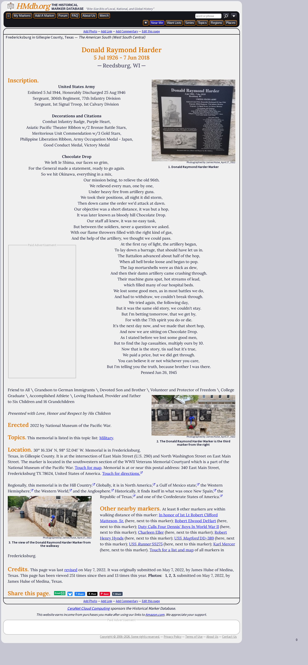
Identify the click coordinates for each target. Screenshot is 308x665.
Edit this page (151, 31)
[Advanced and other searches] (234, 16)
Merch (104, 15)
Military (106, 437)
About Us (89, 15)
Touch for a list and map (172, 549)
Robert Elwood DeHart (195, 520)
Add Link (106, 31)
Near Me (157, 23)
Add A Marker (44, 15)
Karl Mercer (224, 543)
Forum (62, 15)
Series (189, 23)
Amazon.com (154, 614)
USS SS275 (146, 543)
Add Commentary (127, 31)
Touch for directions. (121, 473)
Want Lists (174, 23)
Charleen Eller (151, 532)
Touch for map (88, 467)
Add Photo (90, 31)
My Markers (22, 15)
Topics (202, 23)
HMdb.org (32, 6)
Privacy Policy (172, 637)
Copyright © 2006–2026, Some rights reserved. (130, 637)
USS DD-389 (194, 538)
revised (70, 569)
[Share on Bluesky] (69, 594)
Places (231, 23)
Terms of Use (194, 637)
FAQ (75, 15)
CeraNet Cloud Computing (88, 608)
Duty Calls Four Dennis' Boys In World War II (178, 526)
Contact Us (229, 637)
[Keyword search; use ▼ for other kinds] (226, 16)
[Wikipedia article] (94, 485)
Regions (216, 23)
